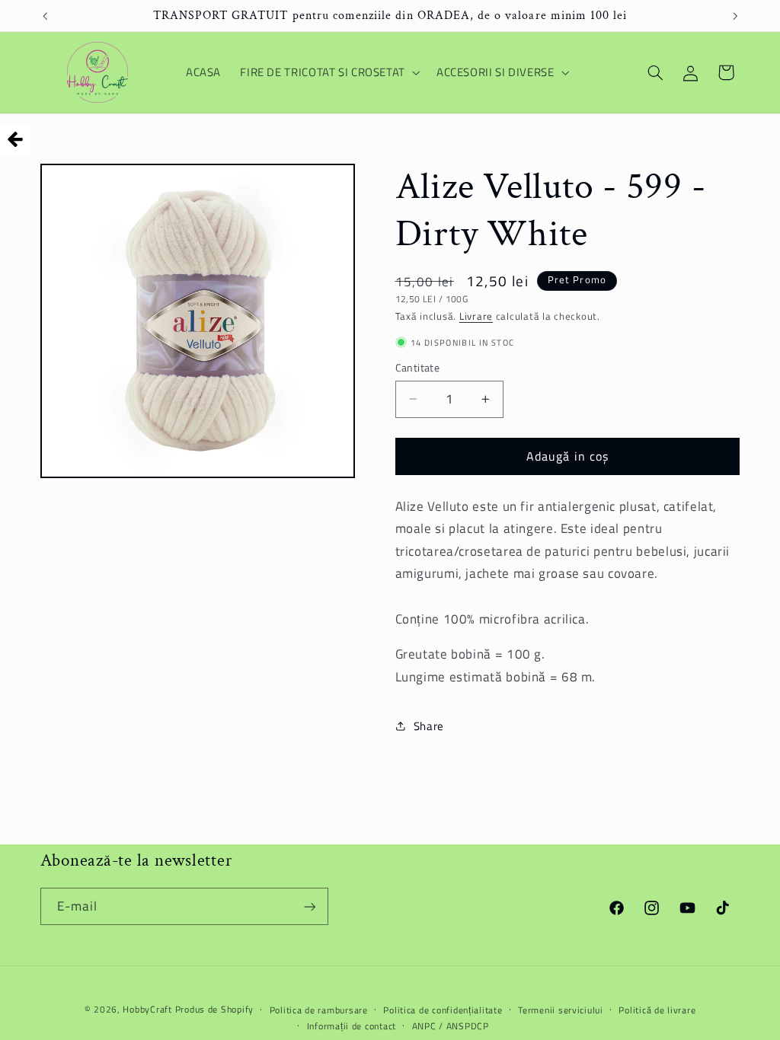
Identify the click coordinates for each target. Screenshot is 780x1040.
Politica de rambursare (319, 1009)
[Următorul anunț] (735, 16)
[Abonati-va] (309, 906)
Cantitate (417, 367)
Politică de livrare (657, 1009)
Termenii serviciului (560, 1009)
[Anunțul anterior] (45, 16)
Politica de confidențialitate (442, 1009)
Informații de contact (351, 1025)
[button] (329, 72)
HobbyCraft (147, 1009)
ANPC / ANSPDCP (450, 1025)
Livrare (476, 316)
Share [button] (429, 726)
